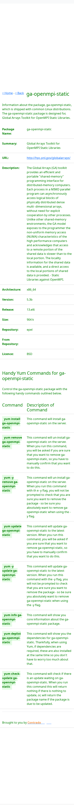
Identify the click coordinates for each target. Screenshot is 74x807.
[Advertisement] (37, 54)
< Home (7, 93)
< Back (19, 93)
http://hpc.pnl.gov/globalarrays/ (48, 158)
